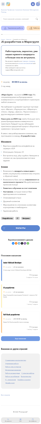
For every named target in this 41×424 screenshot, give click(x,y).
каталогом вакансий (25, 63)
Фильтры (20, 228)
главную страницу (28, 61)
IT (17, 218)
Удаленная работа (12, 363)
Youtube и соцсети (23, 380)
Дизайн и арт (10, 383)
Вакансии (4, 10)
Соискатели (18, 10)
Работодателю (34, 10)
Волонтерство (26, 376)
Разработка (8, 218)
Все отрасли (5, 395)
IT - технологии (10, 380)
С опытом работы (27, 373)
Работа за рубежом (12, 376)
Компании (26, 10)
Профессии (11, 10)
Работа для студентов (13, 367)
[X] (22, 243)
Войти (33, 4)
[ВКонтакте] (13, 243)
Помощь (3, 12)
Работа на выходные (12, 373)
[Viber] (25, 243)
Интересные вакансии (13, 370)
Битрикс (26, 218)
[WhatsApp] (28, 243)
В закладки (35, 275)
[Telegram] (19, 243)
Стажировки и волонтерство (15, 360)
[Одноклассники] (16, 243)
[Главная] (8, 4)
